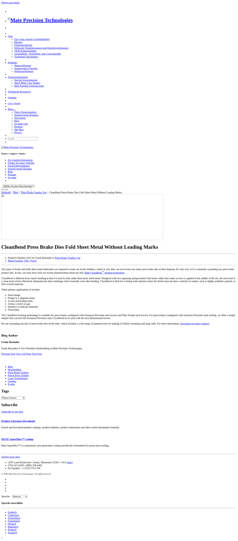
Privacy (18, 132)
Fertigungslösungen (18, 77)
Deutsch (12, 524)
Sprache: (6, 496)
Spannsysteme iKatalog (26, 115)
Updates (12, 381)
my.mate (12, 177)
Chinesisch (13, 515)
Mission (18, 42)
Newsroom (20, 118)
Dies (26, 260)
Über (10, 36)
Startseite (6, 192)
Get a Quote (14, 103)
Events (11, 384)
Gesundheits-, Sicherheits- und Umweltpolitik (37, 53)
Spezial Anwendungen (25, 80)
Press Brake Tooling (18, 372)
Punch (33, 260)
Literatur (12, 97)
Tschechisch (14, 518)
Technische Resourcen (19, 91)
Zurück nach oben (10, 457)
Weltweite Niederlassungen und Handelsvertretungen (41, 48)
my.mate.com (21, 123)
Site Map (18, 129)
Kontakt (12, 174)
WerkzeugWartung (23, 71)
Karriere (18, 126)
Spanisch (12, 532)
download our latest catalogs (194, 323)
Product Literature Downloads (18, 421)
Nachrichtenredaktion (19, 166)
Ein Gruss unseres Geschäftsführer (32, 39)
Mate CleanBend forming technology (105, 272)
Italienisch (13, 526)
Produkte (12, 62)
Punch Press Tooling (18, 375)
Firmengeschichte (23, 45)
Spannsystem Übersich (26, 68)
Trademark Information (26, 56)
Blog (16, 121)
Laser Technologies (18, 378)
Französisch (14, 521)
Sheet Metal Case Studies (27, 83)
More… (12, 109)
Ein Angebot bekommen (20, 160)
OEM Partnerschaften (25, 51)
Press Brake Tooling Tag (33, 192)
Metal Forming (15, 260)
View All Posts (23, 354)
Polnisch (12, 529)
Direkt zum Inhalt (10, 2)
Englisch (12, 512)
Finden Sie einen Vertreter (21, 163)
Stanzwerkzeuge (22, 65)
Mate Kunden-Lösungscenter (29, 86)
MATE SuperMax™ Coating (17, 439)
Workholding (14, 369)
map (70, 462)
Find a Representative (25, 112)
